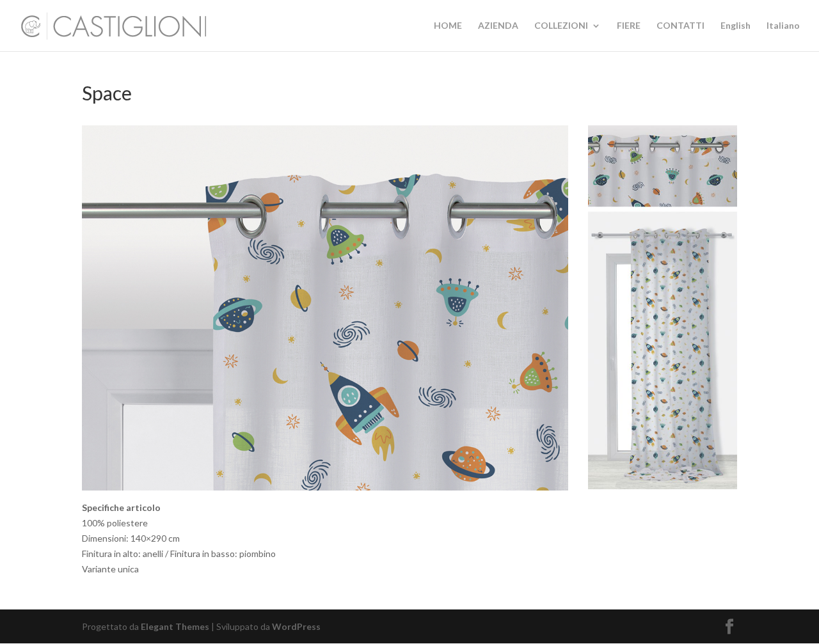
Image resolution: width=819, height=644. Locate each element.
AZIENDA (498, 26)
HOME (448, 26)
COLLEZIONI (561, 26)
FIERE (628, 26)
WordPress (296, 626)
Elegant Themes (175, 626)
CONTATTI (680, 26)
